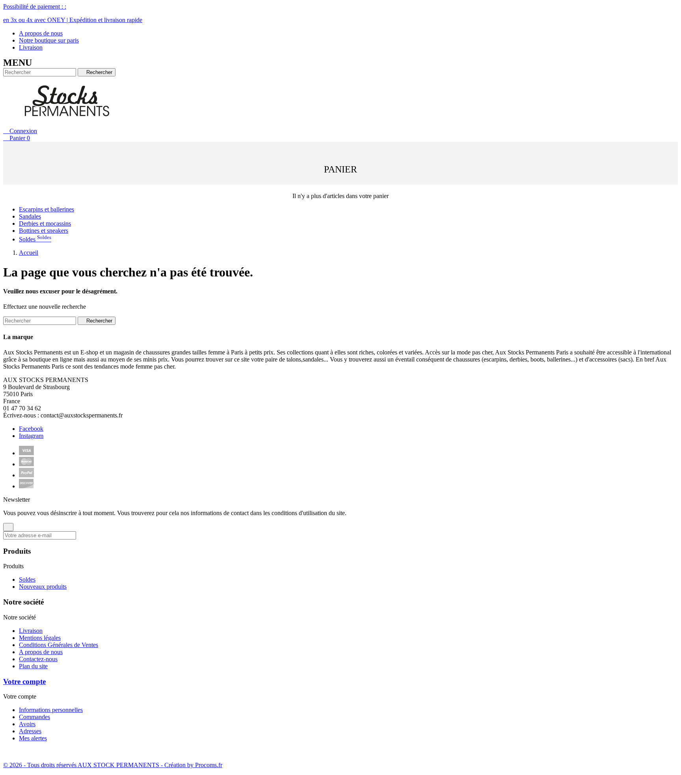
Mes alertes (33, 738)
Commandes (34, 717)
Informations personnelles (51, 709)
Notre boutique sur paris (49, 40)
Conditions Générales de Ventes (58, 645)
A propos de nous (41, 33)
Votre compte (24, 681)
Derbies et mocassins (45, 223)
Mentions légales (40, 637)
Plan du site (33, 666)
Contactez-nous (38, 659)
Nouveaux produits (43, 586)
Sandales (30, 216)
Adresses (30, 731)
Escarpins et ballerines (46, 209)
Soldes (35, 239)
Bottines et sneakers (43, 230)
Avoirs (27, 724)
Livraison (31, 47)
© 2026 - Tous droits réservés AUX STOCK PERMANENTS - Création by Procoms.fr (112, 765)
